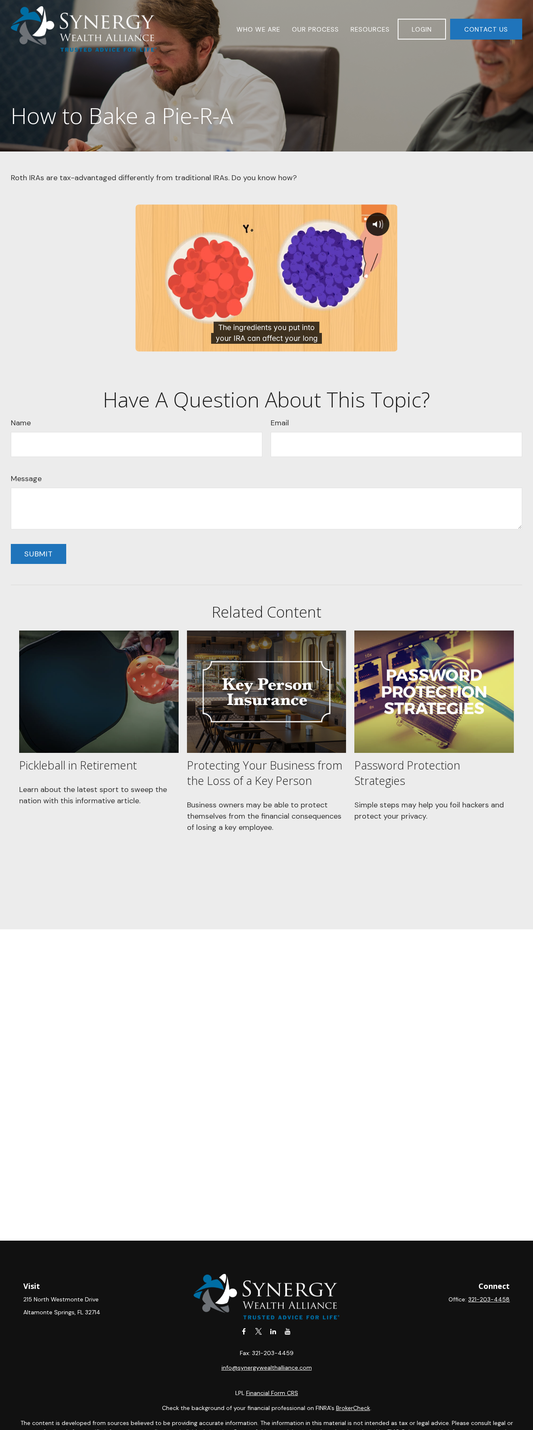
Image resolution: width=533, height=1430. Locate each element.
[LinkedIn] (273, 1331)
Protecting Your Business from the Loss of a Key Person (264, 772)
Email (280, 423)
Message (26, 479)
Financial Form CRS (272, 1393)
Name (21, 423)
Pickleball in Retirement (78, 765)
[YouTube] (287, 1331)
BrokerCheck (353, 1408)
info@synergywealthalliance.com (267, 1367)
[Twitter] (258, 1331)
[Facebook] (243, 1331)
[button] (258, 29)
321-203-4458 (489, 1299)
